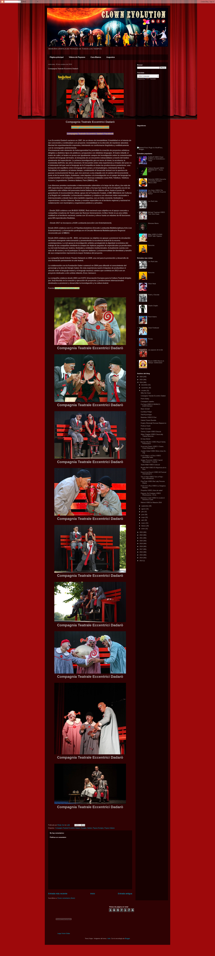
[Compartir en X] (80, 825)
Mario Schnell (145, 409)
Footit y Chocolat (153, 295)
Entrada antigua (125, 893)
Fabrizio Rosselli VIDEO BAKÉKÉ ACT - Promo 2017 (156, 169)
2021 (141, 538)
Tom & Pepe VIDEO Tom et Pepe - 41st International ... (152, 477)
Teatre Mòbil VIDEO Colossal (150, 465)
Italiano (89, 828)
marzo (143, 523)
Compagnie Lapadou (147, 401)
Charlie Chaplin (153, 306)
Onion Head (152, 283)
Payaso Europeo (98, 828)
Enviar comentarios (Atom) (66, 898)
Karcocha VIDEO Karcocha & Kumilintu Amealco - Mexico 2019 (157, 181)
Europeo (83, 828)
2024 (141, 382)
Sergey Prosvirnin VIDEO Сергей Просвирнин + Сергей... (151, 461)
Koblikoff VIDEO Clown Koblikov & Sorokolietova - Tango (156, 158)
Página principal (56, 57)
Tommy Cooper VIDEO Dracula (151, 431)
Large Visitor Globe (63, 933)
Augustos (110, 57)
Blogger (127, 938)
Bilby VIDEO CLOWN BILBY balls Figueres (155, 235)
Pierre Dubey (145, 399)
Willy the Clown (146, 393)
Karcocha (151, 245)
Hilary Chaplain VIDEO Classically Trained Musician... (152, 435)
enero (143, 528)
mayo (143, 517)
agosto (143, 509)
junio (143, 514)
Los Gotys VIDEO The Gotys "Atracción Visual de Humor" (157, 192)
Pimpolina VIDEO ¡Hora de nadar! (152, 490)
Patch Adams (152, 317)
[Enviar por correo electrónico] (75, 825)
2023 (141, 532)
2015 (141, 555)
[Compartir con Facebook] (82, 825)
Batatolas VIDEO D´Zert (148, 417)
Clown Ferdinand (153, 328)
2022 (141, 535)
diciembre (144, 385)
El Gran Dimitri (145, 439)
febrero (143, 526)
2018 (141, 546)
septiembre (145, 506)
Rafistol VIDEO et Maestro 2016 (151, 502)
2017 (141, 549)
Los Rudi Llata (152, 201)
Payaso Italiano (109, 828)
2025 (141, 379)
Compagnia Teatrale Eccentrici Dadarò (67, 828)
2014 (141, 558)
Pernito (150, 339)
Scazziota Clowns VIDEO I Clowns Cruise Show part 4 (152, 447)
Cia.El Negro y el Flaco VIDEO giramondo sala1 (151, 456)
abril (142, 520)
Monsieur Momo (153, 223)
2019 (141, 543)
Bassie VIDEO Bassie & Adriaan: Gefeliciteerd (156, 362)
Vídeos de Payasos (77, 57)
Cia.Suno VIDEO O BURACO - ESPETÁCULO (151, 405)
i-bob (108, 938)
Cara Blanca (96, 57)
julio (142, 511)
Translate (153, 79)
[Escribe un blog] (77, 825)
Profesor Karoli (145, 426)
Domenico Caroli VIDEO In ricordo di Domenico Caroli (152, 499)
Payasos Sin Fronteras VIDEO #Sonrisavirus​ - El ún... (151, 494)
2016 (141, 552)
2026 (141, 377)
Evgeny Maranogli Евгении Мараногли (153, 423)
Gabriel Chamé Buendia (148, 420)
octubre (144, 390)
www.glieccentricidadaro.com (90, 127)
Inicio (92, 893)
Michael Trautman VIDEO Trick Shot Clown (156, 213)
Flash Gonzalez (146, 429)
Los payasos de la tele (155, 350)
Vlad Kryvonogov (146, 414)
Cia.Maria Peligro (146, 412)
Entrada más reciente (57, 893)
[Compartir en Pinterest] (84, 825)
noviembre (144, 388)
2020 (141, 541)
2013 (141, 560)
